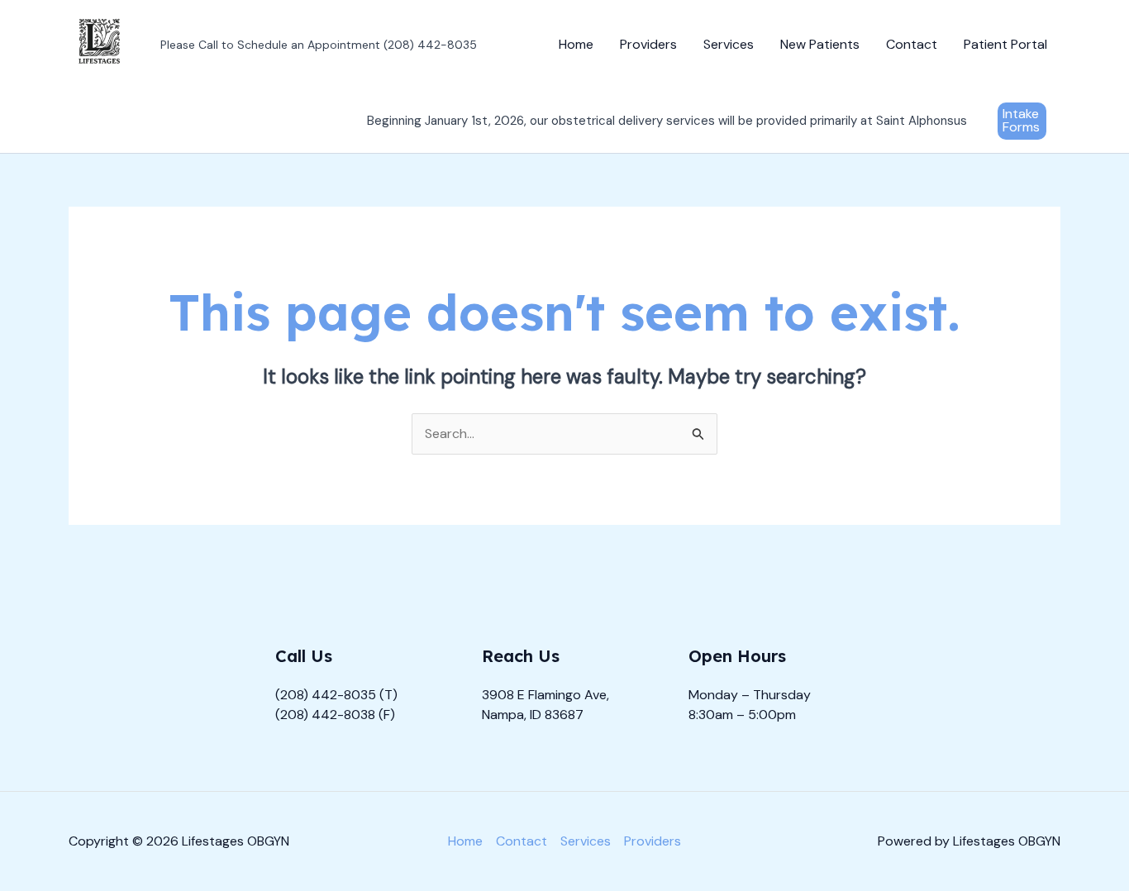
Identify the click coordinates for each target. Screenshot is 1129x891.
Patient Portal (1005, 44)
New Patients (820, 44)
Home (576, 44)
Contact (911, 44)
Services (728, 44)
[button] (1022, 121)
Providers (648, 44)
